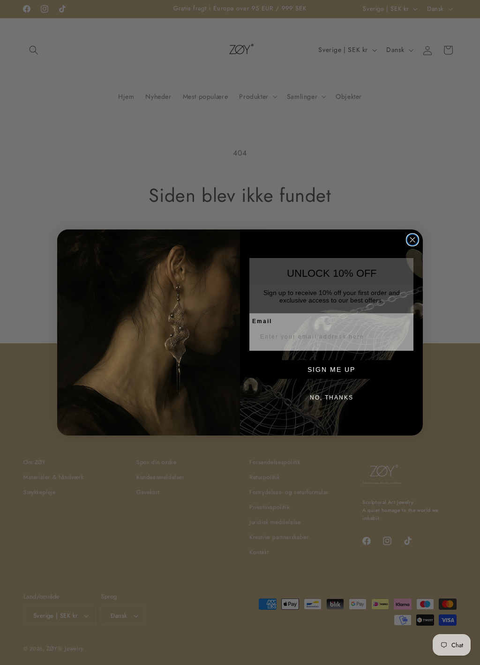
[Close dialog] (412, 239)
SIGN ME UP (331, 369)
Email (262, 321)
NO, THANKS (331, 397)
